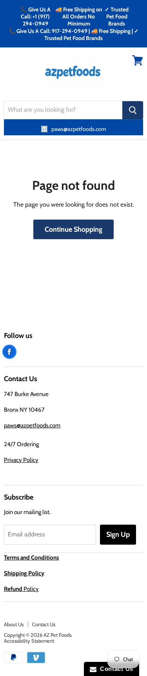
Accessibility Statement (29, 641)
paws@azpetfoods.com (32, 425)
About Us (14, 624)
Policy (21, 588)
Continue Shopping (73, 229)
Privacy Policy (21, 459)
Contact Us (43, 624)
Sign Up (118, 534)
